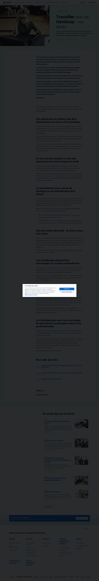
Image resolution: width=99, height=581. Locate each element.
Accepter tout (67, 288)
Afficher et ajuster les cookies (31, 294)
